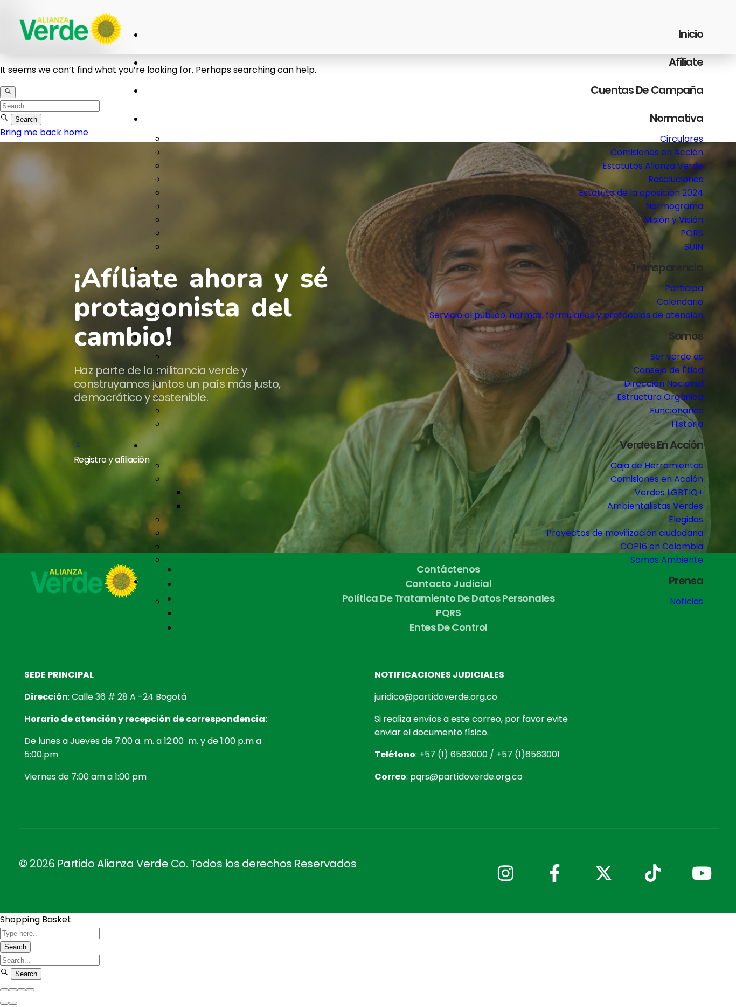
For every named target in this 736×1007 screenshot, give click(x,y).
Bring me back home (44, 132)
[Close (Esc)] (4, 989)
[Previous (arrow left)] (4, 1003)
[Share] (13, 989)
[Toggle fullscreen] (21, 989)
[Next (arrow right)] (13, 1003)
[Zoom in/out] (30, 989)
